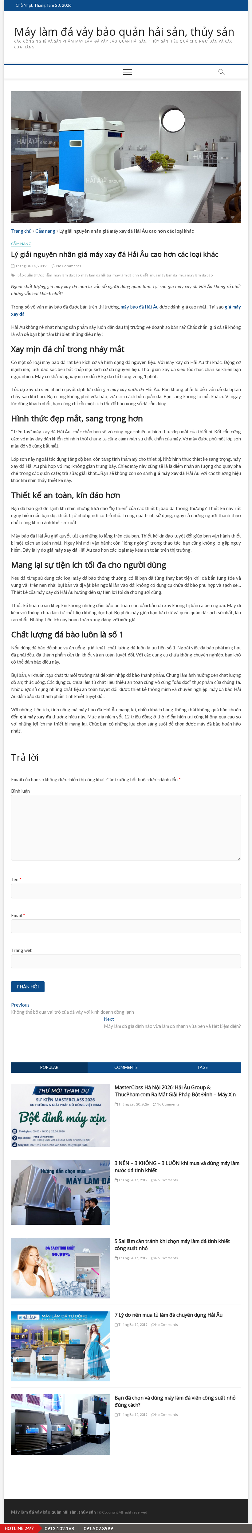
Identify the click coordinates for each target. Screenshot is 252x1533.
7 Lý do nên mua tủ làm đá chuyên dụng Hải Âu (168, 1314)
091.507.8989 (98, 1528)
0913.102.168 (59, 1528)
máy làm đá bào (67, 275)
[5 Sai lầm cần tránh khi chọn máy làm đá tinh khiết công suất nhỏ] (60, 1241)
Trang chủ (21, 231)
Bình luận (20, 791)
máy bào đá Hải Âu (139, 306)
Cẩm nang (45, 231)
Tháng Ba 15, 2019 (133, 1180)
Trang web (22, 950)
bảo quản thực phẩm (35, 275)
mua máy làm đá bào (196, 275)
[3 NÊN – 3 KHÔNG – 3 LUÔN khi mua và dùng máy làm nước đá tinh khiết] (60, 1163)
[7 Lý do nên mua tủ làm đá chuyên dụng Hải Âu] (60, 1315)
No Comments (68, 266)
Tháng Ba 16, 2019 (30, 266)
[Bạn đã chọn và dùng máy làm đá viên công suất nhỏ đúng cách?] (60, 1397)
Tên (16, 879)
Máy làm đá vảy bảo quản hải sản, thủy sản (124, 32)
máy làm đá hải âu (96, 275)
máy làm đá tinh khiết (130, 275)
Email (18, 915)
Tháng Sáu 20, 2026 (133, 1104)
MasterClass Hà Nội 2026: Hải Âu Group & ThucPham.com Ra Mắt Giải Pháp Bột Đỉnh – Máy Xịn (175, 1091)
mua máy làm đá (163, 275)
